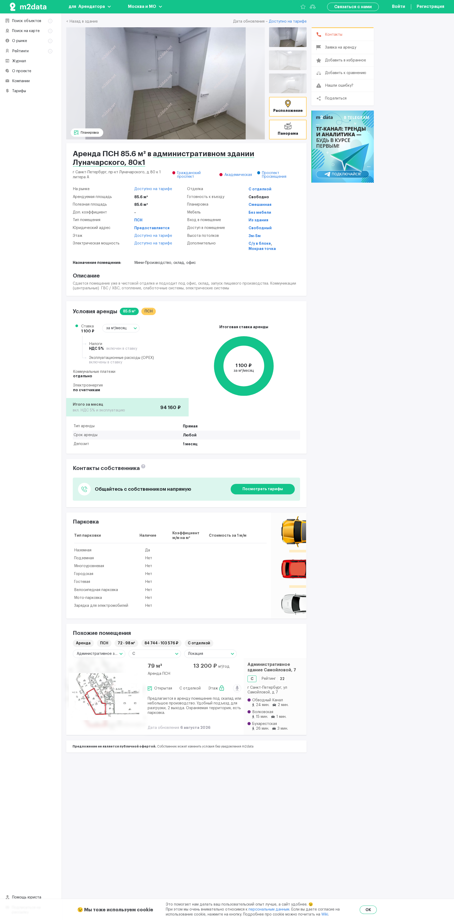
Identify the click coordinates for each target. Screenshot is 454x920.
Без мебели (260, 212)
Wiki (324, 914)
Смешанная (260, 204)
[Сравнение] (313, 6)
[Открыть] (288, 37)
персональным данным (269, 909)
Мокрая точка (262, 248)
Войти (398, 6)
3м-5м (255, 236)
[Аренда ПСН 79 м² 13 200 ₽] (105, 696)
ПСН (138, 220)
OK (368, 910)
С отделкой (260, 189)
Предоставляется (151, 228)
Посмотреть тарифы (263, 489)
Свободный (260, 228)
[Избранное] (303, 6)
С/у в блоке (260, 243)
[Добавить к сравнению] (235, 679)
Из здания (258, 220)
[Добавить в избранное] (235, 666)
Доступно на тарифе (288, 21)
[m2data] (28, 6)
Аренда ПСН (159, 674)
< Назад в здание (82, 21)
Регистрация (430, 6)
